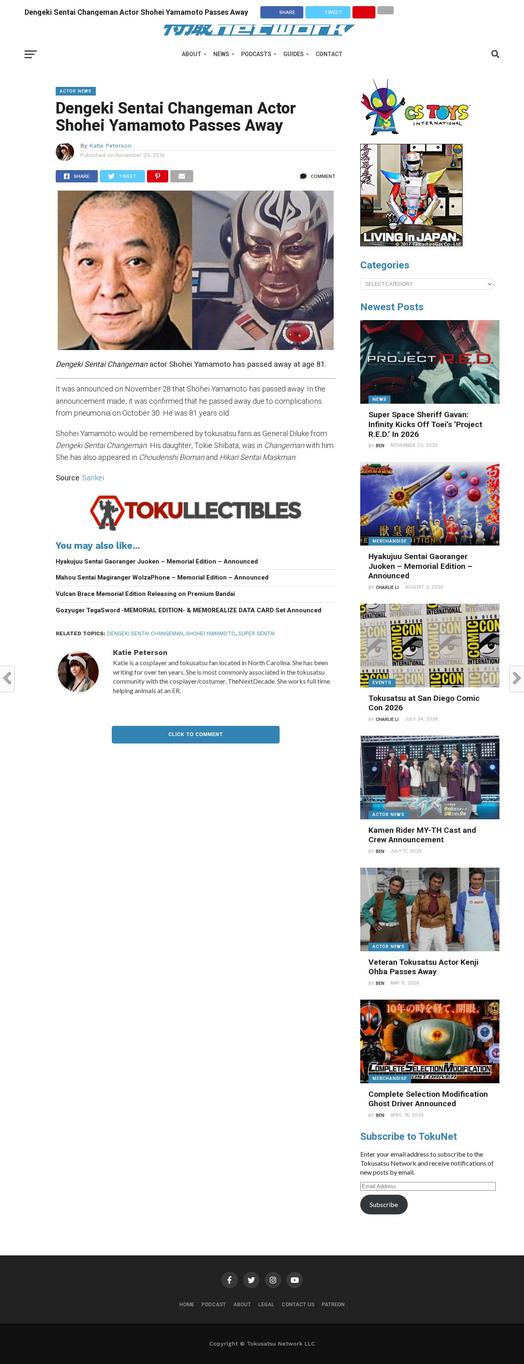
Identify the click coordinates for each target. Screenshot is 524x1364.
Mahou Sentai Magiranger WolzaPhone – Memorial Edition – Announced (162, 577)
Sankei (93, 477)
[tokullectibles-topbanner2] (196, 530)
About (191, 54)
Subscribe (384, 1204)
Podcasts (256, 54)
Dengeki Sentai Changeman (145, 633)
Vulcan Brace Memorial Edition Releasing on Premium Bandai (145, 594)
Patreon (333, 1304)
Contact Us (298, 1304)
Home (186, 1304)
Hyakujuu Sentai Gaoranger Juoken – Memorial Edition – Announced (157, 561)
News (221, 54)
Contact (329, 54)
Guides (293, 54)
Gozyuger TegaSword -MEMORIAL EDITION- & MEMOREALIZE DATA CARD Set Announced (188, 610)
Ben (380, 445)
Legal (266, 1304)
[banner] (411, 244)
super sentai (256, 633)
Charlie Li (387, 587)
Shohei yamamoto (210, 633)
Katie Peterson (110, 145)
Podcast (213, 1304)
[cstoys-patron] (418, 139)
